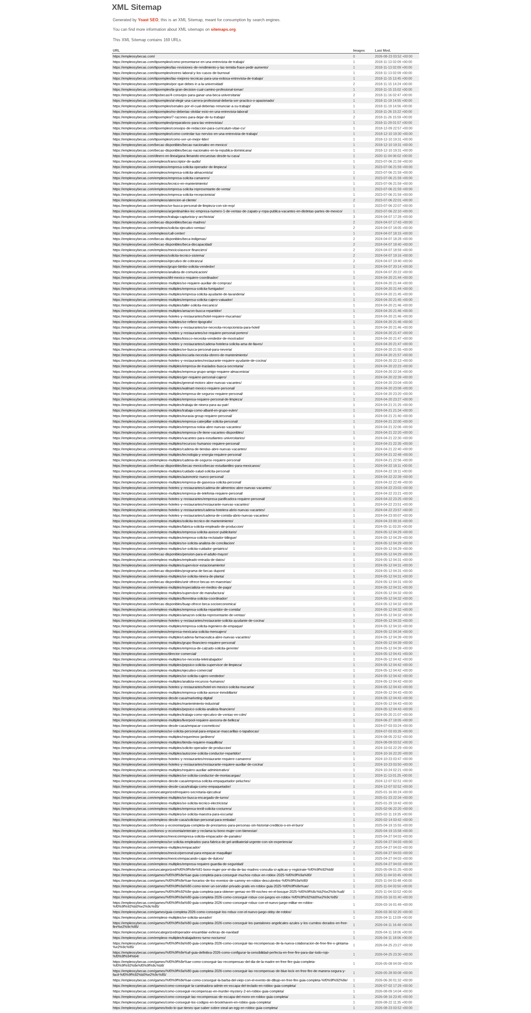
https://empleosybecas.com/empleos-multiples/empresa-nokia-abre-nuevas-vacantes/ (177, 427)
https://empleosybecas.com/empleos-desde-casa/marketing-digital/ (163, 698)
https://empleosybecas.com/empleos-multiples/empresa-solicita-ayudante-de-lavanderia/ (179, 294)
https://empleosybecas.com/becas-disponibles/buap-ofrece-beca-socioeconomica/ (174, 604)
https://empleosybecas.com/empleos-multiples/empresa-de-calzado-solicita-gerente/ (175, 648)
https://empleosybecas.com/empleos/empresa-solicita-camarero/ (161, 178)
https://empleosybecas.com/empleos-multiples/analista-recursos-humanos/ (169, 681)
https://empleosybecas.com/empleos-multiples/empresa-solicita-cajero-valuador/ (173, 300)
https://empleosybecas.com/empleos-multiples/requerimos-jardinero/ (163, 737)
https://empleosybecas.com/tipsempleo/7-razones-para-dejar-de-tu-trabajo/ (169, 117)
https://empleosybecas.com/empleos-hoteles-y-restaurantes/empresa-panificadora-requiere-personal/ (189, 499)
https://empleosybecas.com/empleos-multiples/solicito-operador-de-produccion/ (172, 748)
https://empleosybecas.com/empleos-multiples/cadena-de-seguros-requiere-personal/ (177, 460)
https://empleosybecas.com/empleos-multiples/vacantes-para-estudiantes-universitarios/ (179, 438)
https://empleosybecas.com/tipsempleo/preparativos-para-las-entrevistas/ (168, 122)
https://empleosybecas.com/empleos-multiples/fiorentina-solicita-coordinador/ (170, 598)
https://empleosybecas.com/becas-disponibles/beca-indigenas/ (159, 239)
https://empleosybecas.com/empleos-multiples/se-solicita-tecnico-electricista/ (170, 803)
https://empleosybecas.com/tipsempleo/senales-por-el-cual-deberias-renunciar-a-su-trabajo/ (181, 106)
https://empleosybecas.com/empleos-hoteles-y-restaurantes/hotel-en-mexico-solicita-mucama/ (183, 687)
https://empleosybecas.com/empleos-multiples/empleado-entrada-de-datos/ (169, 560)
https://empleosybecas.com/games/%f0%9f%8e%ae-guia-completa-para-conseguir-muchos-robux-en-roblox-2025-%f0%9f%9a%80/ (212, 875)
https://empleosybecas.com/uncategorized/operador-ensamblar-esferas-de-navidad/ (176, 932)
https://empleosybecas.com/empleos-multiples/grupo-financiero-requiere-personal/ (174, 642)
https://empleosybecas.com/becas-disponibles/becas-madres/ (159, 222)
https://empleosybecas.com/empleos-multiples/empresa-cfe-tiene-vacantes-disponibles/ (178, 432)
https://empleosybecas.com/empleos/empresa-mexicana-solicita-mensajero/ (169, 631)
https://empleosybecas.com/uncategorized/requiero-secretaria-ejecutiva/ (167, 792)
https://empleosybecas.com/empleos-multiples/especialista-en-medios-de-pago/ (172, 587)
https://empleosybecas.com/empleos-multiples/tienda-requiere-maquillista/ (167, 742)
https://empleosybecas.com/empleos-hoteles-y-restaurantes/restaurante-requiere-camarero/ (182, 759)
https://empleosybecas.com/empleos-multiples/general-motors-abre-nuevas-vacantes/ (177, 382)
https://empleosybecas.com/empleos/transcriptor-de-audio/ (157, 161)
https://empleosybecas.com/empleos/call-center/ (149, 233)
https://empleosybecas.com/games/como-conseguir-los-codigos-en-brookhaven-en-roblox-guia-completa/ (192, 1002)
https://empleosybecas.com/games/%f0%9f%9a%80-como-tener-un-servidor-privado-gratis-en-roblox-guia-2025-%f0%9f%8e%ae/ (211, 886)
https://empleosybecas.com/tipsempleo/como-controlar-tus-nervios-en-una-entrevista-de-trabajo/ (185, 134)
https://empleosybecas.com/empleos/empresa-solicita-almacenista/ (163, 172)
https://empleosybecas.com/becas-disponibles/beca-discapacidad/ (162, 244)
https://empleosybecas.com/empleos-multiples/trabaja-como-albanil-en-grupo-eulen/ (175, 410)
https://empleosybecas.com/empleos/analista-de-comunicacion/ (160, 272)
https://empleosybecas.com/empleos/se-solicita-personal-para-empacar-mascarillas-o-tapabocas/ (186, 731)
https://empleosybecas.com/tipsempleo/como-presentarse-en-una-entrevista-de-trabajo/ (178, 62)
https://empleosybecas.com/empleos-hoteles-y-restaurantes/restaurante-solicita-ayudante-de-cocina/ (188, 620)
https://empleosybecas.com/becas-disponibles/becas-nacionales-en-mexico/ (170, 145)
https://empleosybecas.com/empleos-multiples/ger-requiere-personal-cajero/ (169, 377)
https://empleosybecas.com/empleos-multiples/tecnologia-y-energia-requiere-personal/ (177, 454)
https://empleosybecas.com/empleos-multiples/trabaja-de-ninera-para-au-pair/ (171, 405)
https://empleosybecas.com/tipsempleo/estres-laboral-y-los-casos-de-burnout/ (171, 73)
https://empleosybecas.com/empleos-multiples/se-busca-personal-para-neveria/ (172, 349)
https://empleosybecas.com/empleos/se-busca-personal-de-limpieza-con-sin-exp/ (174, 205)
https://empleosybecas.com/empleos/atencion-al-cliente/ (154, 200)
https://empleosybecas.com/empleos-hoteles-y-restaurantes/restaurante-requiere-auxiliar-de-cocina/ (188, 764)
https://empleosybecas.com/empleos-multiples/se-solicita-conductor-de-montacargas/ (177, 775)
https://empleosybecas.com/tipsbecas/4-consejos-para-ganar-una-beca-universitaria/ (176, 95)
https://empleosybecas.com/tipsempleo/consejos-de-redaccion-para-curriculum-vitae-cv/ (179, 128)
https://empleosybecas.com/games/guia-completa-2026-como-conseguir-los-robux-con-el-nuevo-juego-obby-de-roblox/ (202, 912)
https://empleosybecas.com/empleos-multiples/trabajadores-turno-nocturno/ (169, 938)
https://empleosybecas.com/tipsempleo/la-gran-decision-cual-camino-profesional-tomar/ (178, 89)
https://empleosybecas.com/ (134, 56)
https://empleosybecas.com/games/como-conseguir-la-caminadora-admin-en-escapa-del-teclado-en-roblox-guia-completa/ (204, 985)
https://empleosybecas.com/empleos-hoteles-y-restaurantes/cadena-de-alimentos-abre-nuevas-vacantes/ (192, 488)
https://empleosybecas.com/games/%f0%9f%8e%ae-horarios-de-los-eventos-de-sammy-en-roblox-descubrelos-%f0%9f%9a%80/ (210, 880)
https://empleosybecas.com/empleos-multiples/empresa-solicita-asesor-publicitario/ (175, 532)
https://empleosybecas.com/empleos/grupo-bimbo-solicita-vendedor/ (164, 266)
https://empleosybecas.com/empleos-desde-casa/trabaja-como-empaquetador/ (172, 786)
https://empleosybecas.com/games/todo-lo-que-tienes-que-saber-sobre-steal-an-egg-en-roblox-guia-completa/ (195, 1008)
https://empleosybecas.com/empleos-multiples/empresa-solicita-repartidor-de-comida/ (177, 609)
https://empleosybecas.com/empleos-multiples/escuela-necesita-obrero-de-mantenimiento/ (180, 355)
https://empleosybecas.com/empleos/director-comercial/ (154, 654)
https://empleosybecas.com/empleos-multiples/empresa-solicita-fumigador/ (168, 288)
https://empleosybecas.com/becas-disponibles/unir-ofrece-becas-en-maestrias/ (172, 582)
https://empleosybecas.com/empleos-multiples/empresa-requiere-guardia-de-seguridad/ (178, 864)
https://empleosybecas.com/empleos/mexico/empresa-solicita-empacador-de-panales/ (177, 836)
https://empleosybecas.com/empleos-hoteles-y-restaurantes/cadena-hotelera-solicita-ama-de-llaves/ (188, 344)
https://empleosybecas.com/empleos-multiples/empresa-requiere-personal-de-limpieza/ (177, 399)
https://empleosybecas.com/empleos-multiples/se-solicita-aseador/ (162, 917)
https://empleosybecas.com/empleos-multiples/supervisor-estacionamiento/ (169, 565)
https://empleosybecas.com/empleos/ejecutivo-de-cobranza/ (158, 261)
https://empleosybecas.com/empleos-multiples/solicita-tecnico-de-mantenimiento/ (173, 521)
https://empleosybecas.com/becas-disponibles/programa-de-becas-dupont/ (169, 571)
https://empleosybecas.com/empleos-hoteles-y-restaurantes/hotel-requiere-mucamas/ (177, 316)
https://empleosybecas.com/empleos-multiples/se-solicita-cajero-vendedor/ (168, 676)
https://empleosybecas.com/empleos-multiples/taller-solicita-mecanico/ (165, 305)
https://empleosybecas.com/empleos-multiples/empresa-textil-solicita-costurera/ (172, 808)
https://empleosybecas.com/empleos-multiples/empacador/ (156, 847)
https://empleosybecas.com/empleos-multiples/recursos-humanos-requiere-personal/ (176, 443)
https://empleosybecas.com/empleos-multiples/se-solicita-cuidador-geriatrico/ (170, 548)
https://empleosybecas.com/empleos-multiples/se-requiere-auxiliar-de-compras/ (172, 283)
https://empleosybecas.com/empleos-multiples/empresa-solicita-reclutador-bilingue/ (175, 537)
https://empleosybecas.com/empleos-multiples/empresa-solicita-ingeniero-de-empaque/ (178, 626)
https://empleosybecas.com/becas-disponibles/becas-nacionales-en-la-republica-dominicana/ (182, 150)
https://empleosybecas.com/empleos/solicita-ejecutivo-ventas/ (159, 228)
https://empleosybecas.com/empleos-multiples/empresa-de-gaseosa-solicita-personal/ (177, 482)
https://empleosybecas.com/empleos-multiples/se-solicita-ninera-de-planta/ (168, 576)
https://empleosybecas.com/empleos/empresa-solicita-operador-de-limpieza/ (170, 167)
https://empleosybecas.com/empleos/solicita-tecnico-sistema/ (158, 255)
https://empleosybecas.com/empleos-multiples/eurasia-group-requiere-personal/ (172, 416)
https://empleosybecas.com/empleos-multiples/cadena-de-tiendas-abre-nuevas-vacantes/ (180, 449)
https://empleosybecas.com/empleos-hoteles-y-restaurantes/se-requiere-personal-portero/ (180, 333)
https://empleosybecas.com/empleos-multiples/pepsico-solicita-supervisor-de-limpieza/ (177, 665)
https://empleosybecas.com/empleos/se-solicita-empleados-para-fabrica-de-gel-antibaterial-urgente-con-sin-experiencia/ (202, 842)
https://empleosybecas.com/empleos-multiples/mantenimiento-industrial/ (166, 703)
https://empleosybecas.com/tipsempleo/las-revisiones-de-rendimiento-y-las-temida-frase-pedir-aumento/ (190, 67)
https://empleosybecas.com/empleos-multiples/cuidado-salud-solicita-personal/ (171, 471)
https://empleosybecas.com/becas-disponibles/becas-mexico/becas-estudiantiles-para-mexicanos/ (186, 465)
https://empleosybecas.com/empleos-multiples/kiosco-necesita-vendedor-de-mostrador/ (178, 338)
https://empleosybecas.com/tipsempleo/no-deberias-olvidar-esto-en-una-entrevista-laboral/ (180, 111)
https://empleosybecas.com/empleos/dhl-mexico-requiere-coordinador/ (165, 277)
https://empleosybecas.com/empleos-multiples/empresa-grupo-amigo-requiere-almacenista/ (181, 371)
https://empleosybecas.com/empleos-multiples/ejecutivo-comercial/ (162, 670)
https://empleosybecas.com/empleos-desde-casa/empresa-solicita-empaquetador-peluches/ (181, 781)
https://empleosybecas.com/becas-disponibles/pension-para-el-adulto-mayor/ (170, 554)
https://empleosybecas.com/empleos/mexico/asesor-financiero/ (160, 250)
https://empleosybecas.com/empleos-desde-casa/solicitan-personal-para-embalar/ (174, 820)
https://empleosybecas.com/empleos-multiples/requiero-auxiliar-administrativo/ (171, 770)
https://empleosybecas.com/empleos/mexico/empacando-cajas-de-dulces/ (168, 858)
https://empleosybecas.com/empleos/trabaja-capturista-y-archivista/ (163, 217)
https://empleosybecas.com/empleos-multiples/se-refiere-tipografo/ (162, 322)
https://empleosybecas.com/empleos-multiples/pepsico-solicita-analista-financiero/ (174, 709)
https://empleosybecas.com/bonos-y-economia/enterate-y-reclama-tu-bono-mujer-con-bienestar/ (185, 831)
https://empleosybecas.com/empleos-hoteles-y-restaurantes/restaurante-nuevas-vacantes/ (181, 504)
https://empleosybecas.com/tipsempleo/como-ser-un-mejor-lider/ (161, 139)
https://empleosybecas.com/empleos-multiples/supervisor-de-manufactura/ (168, 593)
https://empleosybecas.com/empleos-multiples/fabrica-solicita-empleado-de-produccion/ (178, 526)
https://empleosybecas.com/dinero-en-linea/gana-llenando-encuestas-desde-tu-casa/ (176, 156)
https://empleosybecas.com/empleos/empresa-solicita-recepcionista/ (164, 194)
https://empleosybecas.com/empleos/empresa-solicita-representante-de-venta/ (171, 189)
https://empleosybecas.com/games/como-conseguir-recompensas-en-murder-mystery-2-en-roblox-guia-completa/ (198, 991)
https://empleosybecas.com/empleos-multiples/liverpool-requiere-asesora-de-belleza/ (176, 720)
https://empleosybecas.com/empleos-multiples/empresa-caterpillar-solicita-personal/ (175, 421)
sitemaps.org (223, 29)
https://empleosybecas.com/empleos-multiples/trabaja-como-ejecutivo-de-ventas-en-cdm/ (179, 714)
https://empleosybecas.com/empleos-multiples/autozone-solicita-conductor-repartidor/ (177, 753)
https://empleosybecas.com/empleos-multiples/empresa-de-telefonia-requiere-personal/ (178, 493)
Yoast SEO (148, 20)
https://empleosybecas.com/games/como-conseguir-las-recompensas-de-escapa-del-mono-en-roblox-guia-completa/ (200, 997)
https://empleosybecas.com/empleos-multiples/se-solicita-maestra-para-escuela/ (173, 814)
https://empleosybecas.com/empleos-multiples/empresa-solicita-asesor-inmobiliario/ (175, 692)
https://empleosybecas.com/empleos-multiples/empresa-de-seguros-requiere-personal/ (178, 394)
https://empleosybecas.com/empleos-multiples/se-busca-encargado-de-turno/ (171, 797)
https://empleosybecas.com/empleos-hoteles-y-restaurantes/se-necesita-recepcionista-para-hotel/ (186, 327)
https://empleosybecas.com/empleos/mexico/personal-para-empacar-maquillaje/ (172, 853)
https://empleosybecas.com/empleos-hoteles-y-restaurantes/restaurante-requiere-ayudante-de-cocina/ (189, 360)
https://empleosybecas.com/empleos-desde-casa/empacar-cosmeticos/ (166, 725)
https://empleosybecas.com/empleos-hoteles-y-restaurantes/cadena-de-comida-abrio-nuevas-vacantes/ (191, 515)
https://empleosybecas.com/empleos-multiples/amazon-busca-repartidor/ (167, 311)
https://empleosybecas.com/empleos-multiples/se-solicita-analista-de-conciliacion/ (173, 543)
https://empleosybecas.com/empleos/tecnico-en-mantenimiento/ (160, 183)
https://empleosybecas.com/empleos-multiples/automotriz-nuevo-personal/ (168, 477)
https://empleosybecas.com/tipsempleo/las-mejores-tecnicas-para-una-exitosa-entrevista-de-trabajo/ (188, 78)
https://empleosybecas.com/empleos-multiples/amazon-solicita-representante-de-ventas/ (179, 615)
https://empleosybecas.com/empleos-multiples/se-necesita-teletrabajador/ (167, 659)
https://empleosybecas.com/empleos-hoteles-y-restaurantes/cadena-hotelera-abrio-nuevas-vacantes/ (189, 510)
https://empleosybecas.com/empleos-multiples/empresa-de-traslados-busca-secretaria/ (178, 366)
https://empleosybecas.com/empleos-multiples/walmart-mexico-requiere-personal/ (174, 388)
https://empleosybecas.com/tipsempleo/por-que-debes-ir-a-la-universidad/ (168, 84)
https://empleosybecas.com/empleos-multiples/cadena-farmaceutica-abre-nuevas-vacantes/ (181, 637)
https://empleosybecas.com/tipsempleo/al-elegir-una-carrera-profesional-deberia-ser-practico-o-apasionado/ (193, 100)
